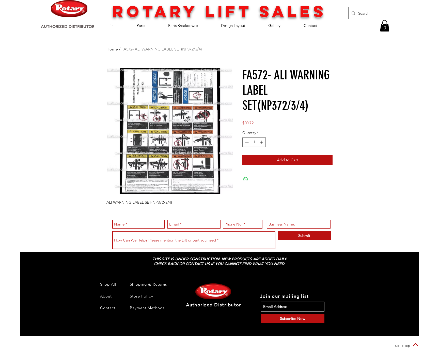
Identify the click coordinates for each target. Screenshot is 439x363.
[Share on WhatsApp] (246, 179)
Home (112, 49)
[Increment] (262, 142)
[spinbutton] (254, 142)
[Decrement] (246, 142)
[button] (118, 25)
